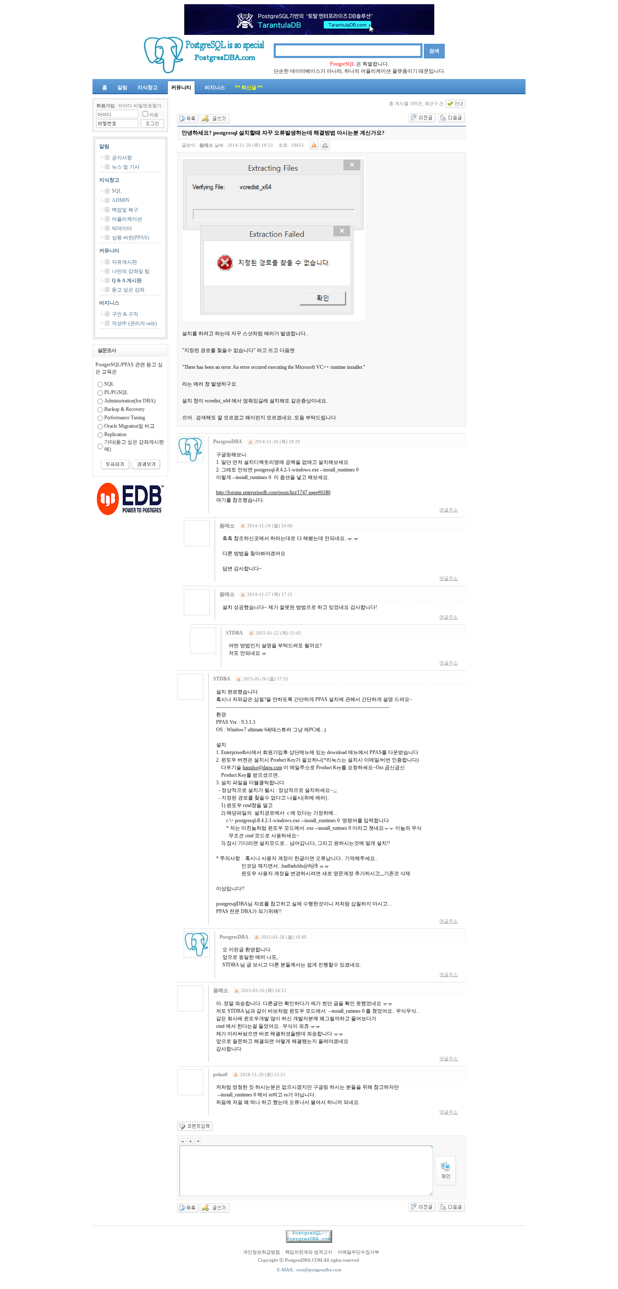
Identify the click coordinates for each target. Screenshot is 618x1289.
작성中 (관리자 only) (134, 323)
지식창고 (147, 87)
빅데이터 (122, 228)
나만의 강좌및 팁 (131, 271)
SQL (116, 191)
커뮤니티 (181, 87)
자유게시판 (124, 262)
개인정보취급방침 (261, 1252)
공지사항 (122, 158)
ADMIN (120, 200)
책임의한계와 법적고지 (309, 1252)
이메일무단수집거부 (358, 1252)
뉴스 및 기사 (126, 167)
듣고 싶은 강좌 (128, 290)
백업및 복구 (125, 210)
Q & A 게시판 (127, 280)
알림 (122, 87)
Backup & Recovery (124, 409)
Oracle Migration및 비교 (129, 426)
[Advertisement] (500, 224)
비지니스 (215, 87)
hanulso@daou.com (262, 767)
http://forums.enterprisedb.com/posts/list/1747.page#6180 (273, 492)
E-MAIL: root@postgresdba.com (309, 1270)
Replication (115, 434)
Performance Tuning (124, 418)
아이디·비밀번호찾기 (139, 105)
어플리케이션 (127, 219)
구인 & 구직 (125, 314)
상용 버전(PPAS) (130, 238)
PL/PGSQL (116, 392)
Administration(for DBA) (130, 401)
